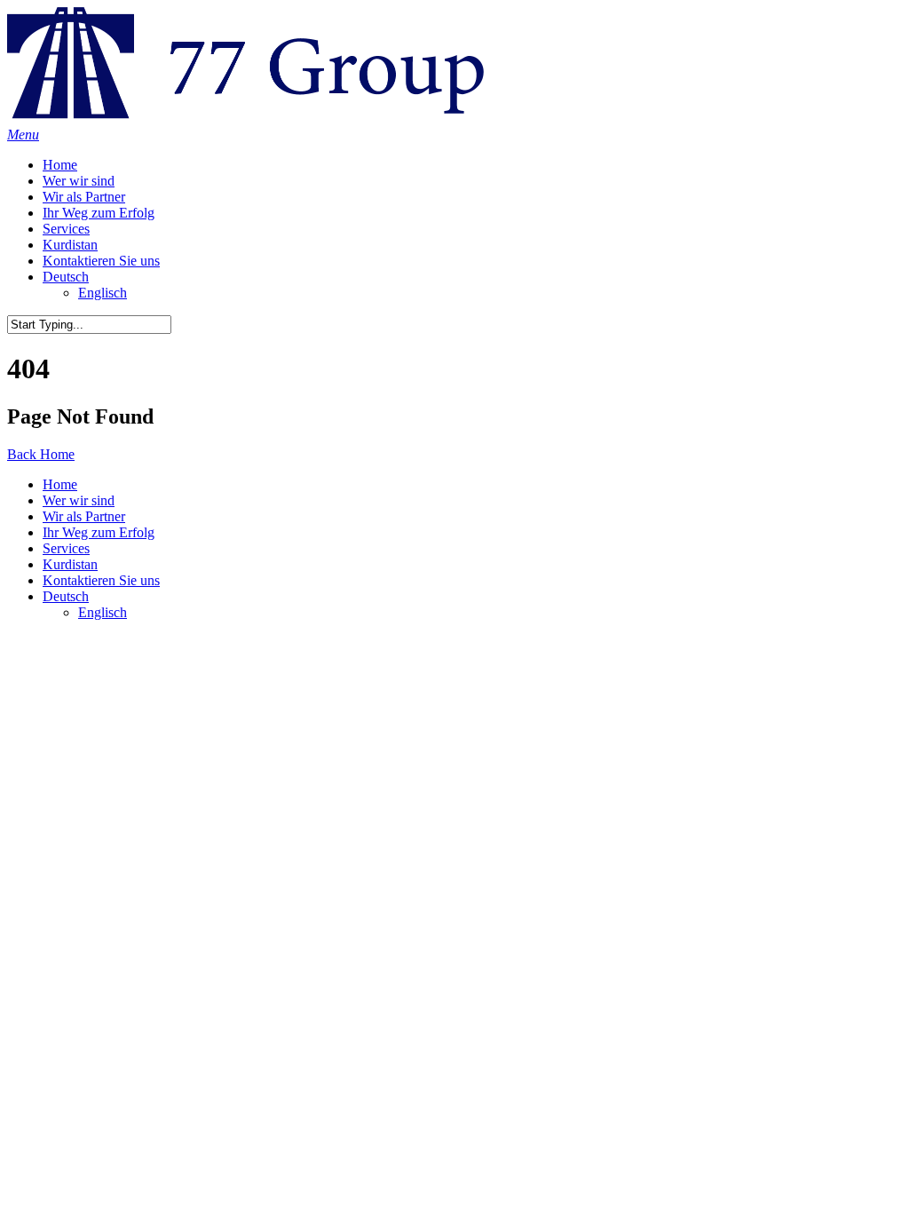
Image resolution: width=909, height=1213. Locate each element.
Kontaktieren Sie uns (101, 260)
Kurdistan (70, 244)
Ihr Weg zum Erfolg (98, 212)
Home (60, 164)
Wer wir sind (79, 180)
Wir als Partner (84, 196)
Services (66, 228)
